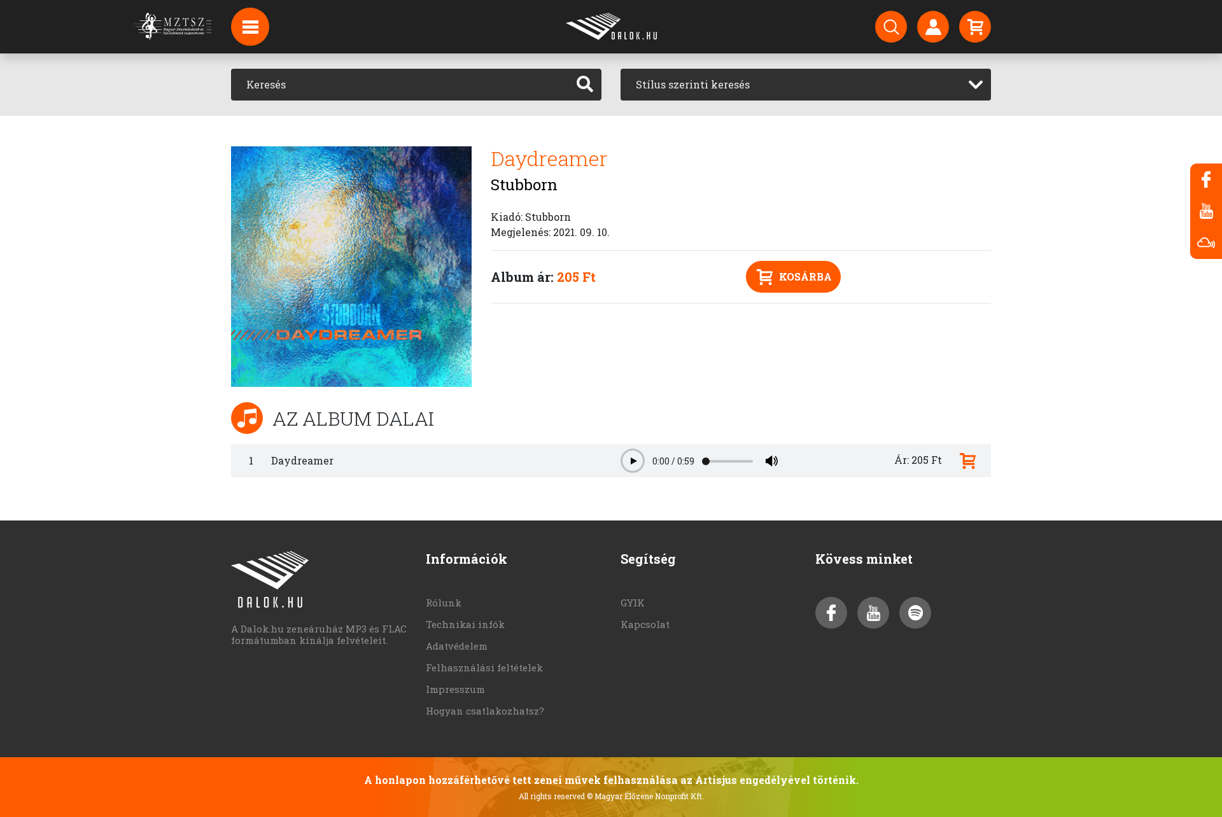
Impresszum (455, 689)
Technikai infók (465, 624)
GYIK (633, 602)
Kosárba (805, 276)
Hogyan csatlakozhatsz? (485, 710)
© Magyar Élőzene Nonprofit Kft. (645, 796)
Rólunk (443, 602)
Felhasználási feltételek (484, 667)
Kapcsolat (645, 624)
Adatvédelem (457, 645)
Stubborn (524, 184)
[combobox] (806, 85)
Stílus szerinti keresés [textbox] (693, 84)
